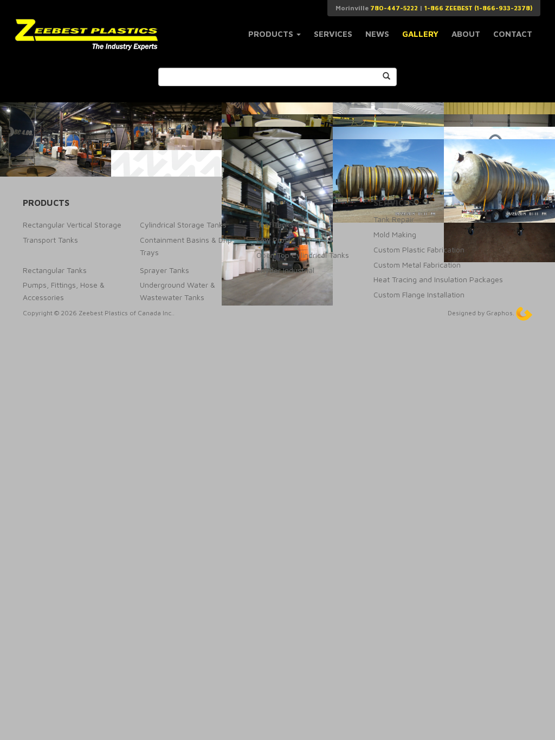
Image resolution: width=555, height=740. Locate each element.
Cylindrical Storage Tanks (183, 224)
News (377, 33)
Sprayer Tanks (164, 270)
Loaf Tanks (275, 224)
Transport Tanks (50, 239)
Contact (512, 33)
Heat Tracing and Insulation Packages (438, 279)
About (465, 33)
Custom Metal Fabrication (417, 264)
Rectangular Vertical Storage (72, 224)
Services (333, 33)
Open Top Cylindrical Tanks (302, 254)
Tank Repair (393, 219)
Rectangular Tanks (55, 270)
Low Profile (275, 239)
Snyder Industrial (285, 270)
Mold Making (394, 234)
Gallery (420, 33)
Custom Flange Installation (418, 294)
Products (271, 33)
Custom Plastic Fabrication (418, 249)
